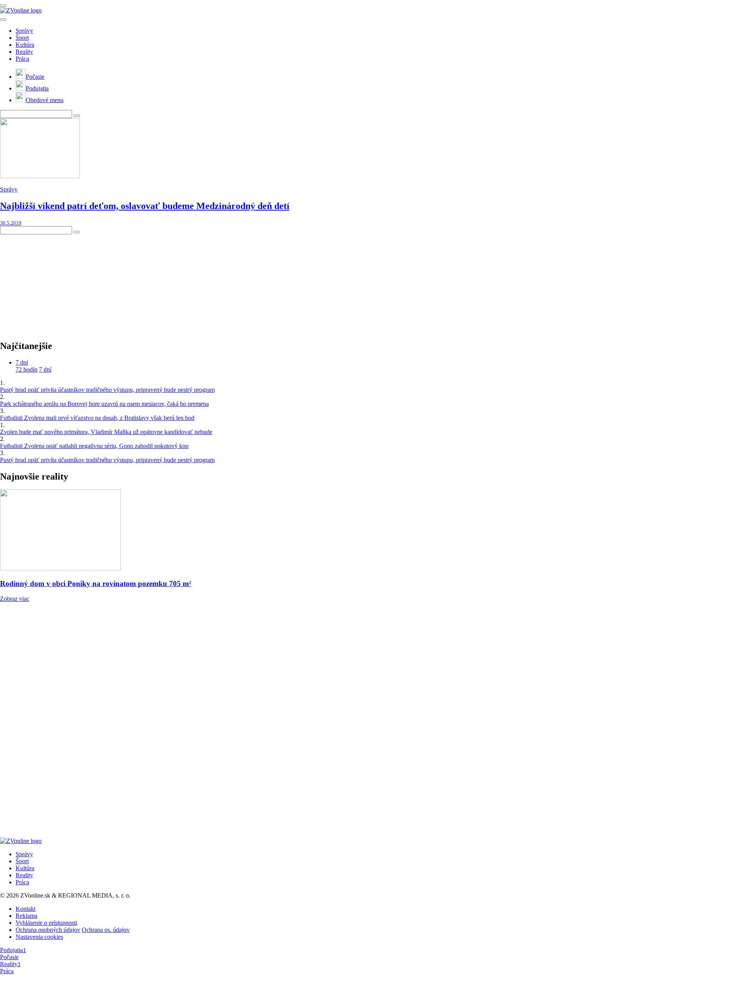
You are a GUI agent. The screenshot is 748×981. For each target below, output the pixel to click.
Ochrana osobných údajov (48, 929)
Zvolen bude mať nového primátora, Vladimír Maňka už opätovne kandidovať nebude (106, 432)
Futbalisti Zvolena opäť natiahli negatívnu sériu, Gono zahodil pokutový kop (94, 446)
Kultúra (25, 44)
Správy (24, 30)
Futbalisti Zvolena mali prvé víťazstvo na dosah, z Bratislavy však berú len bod (97, 417)
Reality (24, 51)
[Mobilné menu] (3, 5)
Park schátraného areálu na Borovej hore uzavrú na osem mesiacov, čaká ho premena (104, 403)
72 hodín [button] (26, 369)
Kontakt (25, 908)
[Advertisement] (58, 283)
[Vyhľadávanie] (77, 116)
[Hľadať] (3, 19)
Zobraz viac (14, 598)
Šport (22, 37)
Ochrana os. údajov (106, 929)
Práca (22, 58)
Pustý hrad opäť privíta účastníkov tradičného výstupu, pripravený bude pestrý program (107, 389)
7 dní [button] (22, 362)
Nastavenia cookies (39, 936)
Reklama (26, 915)
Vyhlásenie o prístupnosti (46, 922)
